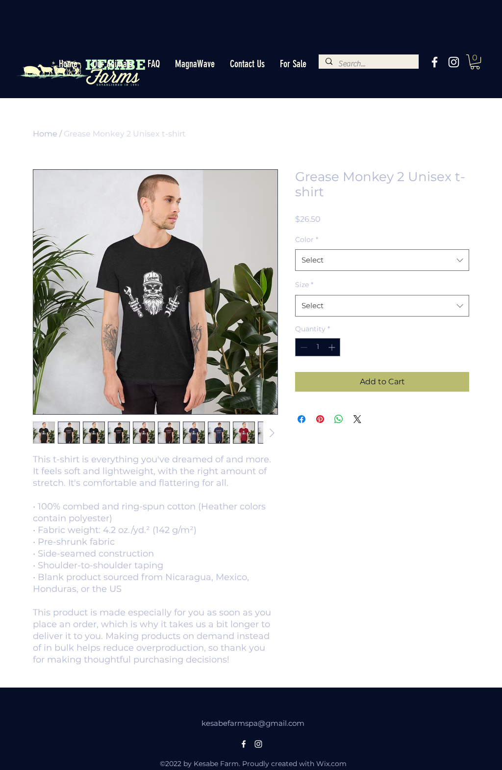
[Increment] (332, 347)
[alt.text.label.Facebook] (434, 62)
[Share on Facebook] (301, 419)
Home (45, 133)
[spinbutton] (317, 347)
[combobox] (382, 260)
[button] (112, 64)
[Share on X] (357, 419)
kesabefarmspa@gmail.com (252, 723)
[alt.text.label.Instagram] (454, 62)
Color (306, 239)
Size (304, 284)
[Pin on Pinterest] (320, 419)
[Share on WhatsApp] (339, 419)
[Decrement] (303, 347)
